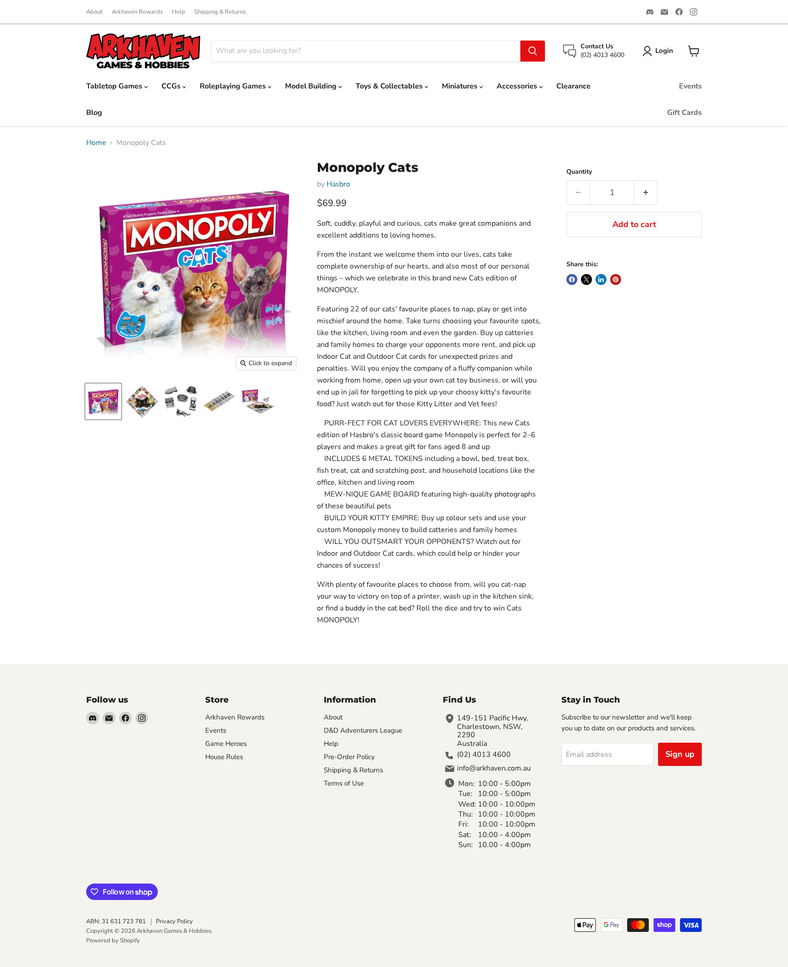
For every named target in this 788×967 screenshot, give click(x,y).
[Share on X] (586, 279)
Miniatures (460, 86)
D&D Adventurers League (363, 730)
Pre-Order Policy (349, 756)
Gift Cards (684, 113)
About (94, 12)
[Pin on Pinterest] (615, 279)
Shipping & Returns (220, 12)
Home (96, 143)
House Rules (224, 756)
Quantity (579, 172)
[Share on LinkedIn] (601, 279)
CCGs (171, 86)
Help (178, 12)
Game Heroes (226, 743)
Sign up (680, 754)
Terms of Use (344, 783)
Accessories (518, 86)
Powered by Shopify (113, 940)
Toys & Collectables (390, 86)
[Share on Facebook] (571, 279)
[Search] (532, 51)
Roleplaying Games (234, 86)
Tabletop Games (115, 86)
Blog (94, 113)
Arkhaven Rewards (137, 12)
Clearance (573, 86)
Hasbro (338, 184)
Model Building (311, 86)
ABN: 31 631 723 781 (116, 921)
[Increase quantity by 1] (646, 192)
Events (690, 86)
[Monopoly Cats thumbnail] (103, 401)
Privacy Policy (174, 921)
